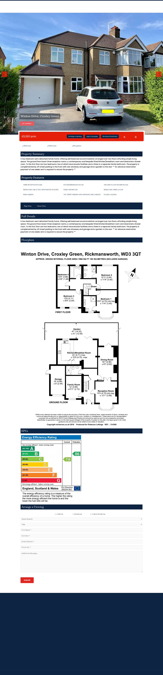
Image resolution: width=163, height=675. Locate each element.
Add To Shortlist (92, 136)
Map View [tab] (28, 206)
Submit (27, 580)
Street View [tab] (41, 206)
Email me (78, 514)
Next (159, 76)
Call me (60, 514)
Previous (5, 76)
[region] (81, 668)
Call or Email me (98, 514)
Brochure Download (110, 136)
